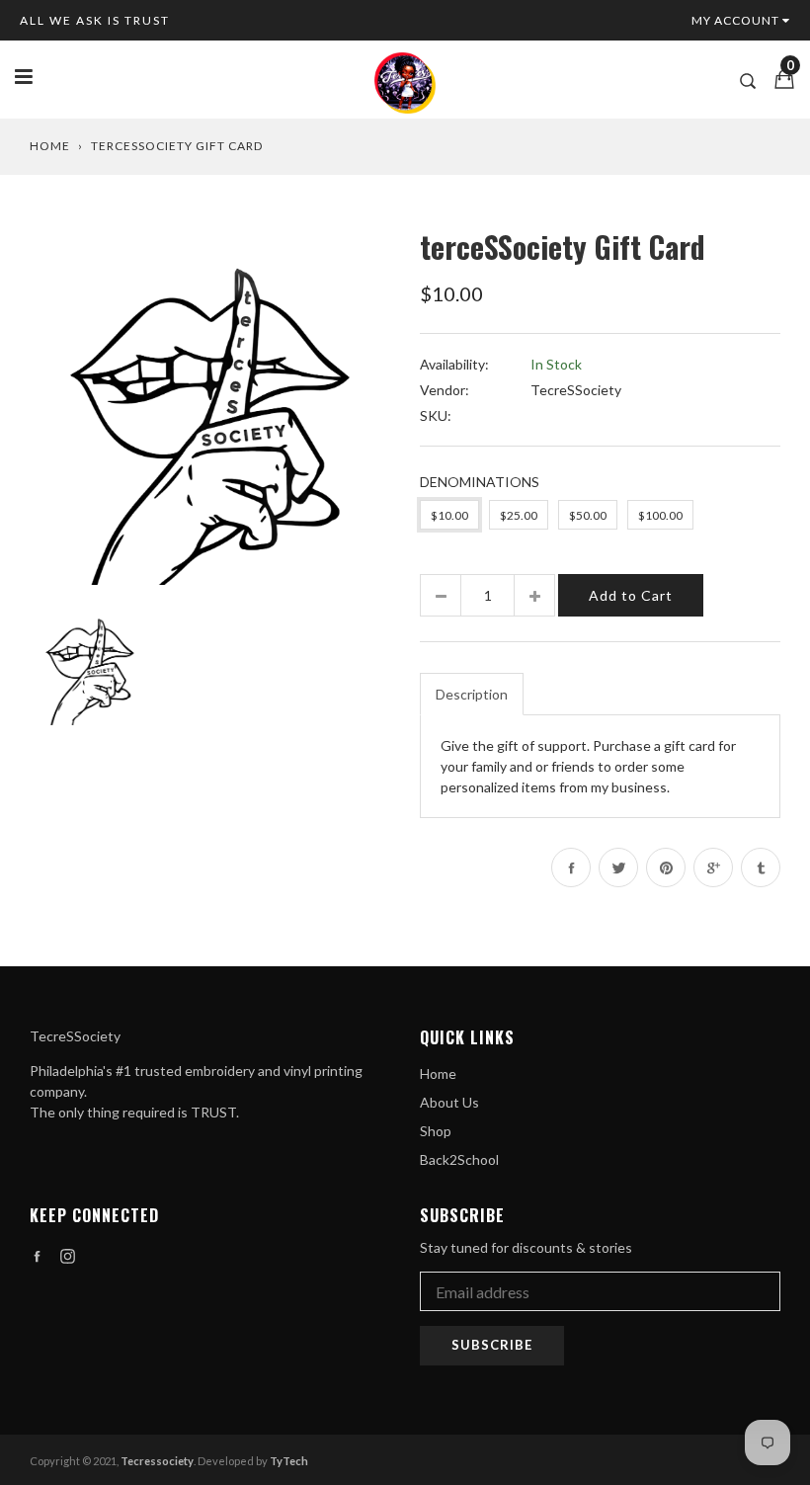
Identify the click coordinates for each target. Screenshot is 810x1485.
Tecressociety (157, 1460)
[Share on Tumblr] (760, 867)
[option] (210, 404)
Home (50, 145)
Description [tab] (472, 694)
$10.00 (449, 515)
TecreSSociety (575, 389)
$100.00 (660, 515)
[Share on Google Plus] (713, 867)
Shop (435, 1130)
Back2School (459, 1159)
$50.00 (588, 515)
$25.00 (518, 515)
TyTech (289, 1460)
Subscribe (491, 1345)
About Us (449, 1102)
